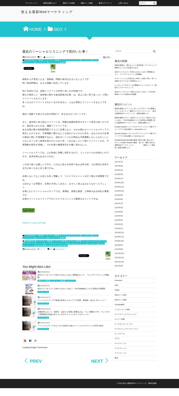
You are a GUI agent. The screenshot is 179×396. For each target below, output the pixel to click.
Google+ (175, 389)
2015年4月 (119, 170)
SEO (27, 60)
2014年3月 (119, 220)
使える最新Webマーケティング (47, 12)
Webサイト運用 (36, 60)
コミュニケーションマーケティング (93, 241)
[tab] (25, 341)
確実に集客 (48, 245)
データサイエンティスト (77, 243)
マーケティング (31, 3)
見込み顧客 (58, 245)
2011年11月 (119, 258)
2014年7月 (119, 203)
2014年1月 (119, 228)
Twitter (117, 290)
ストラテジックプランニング (70, 60)
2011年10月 (119, 262)
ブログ (95, 60)
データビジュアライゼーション (126, 329)
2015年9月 (119, 166)
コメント (43, 249)
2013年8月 (119, 249)
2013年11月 (119, 237)
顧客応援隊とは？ (50, 3)
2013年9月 (119, 245)
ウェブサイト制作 (58, 241)
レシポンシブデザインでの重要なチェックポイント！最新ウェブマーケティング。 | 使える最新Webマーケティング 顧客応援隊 (135, 111)
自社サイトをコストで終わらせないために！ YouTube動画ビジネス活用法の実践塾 (71, 289)
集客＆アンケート (105, 3)
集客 (63, 62)
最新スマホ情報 (69, 3)
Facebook (118, 280)
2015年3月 (119, 174)
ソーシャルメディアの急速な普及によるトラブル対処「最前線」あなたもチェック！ (72, 300)
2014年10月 (119, 191)
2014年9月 (119, 195)
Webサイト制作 (121, 295)
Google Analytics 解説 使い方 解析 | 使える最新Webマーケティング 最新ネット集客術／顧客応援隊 (135, 145)
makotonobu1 (50, 57)
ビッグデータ (86, 60)
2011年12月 (119, 253)
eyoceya (137, 136)
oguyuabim (138, 129)
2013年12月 (119, 233)
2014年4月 (119, 216)
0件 (41, 57)
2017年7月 (119, 162)
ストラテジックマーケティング (56, 243)
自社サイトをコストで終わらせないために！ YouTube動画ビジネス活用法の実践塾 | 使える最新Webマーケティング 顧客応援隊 (135, 120)
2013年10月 (119, 241)
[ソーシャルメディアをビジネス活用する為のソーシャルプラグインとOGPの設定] (29, 329)
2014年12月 (119, 183)
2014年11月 (119, 187)
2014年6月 (119, 208)
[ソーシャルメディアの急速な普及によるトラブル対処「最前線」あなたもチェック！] (29, 305)
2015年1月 (119, 179)
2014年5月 (119, 212)
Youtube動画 (119, 305)
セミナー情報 (120, 319)
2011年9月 (119, 266)
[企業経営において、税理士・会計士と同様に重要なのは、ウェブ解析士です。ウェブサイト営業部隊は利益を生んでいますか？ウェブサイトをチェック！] (29, 316)
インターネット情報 (51, 60)
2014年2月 (119, 224)
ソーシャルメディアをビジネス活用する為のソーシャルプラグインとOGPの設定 (70, 326)
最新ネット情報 (87, 3)
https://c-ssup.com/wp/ (34, 223)
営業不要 (39, 245)
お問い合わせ (123, 3)
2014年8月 (119, 199)
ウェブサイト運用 (73, 241)
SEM (27, 241)
